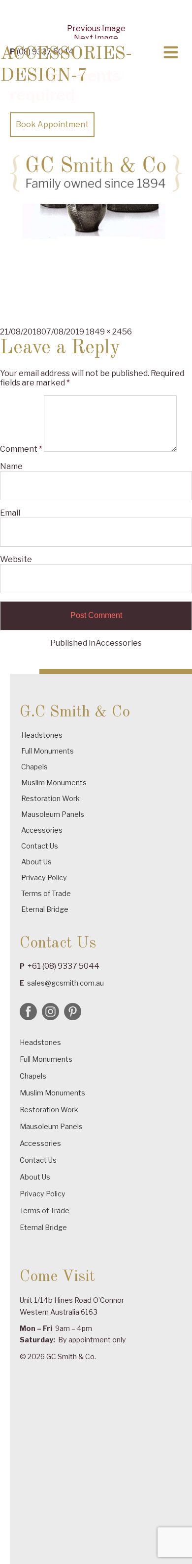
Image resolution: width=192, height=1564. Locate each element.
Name (11, 466)
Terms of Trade (46, 893)
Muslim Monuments (54, 782)
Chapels (34, 766)
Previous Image (96, 28)
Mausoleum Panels (52, 814)
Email (10, 513)
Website (16, 559)
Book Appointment (52, 124)
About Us (36, 861)
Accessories (42, 830)
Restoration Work (50, 798)
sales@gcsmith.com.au (65, 983)
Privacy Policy (44, 877)
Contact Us (39, 846)
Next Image (96, 38)
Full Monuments (47, 751)
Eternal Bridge (44, 909)
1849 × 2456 (109, 331)
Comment (21, 449)
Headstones (42, 735)
